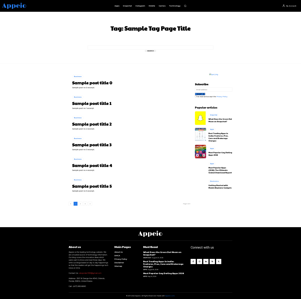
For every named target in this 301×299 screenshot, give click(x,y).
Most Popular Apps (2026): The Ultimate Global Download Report (220, 170)
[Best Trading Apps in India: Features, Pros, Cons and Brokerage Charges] (200, 134)
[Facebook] (193, 261)
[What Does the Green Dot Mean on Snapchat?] (200, 118)
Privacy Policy (221, 96)
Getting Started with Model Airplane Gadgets (220, 186)
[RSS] (212, 261)
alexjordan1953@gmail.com (90, 273)
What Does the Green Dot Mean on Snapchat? (220, 120)
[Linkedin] (205, 261)
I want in (200, 94)
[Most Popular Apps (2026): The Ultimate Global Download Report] (200, 168)
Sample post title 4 (92, 165)
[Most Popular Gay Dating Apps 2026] (200, 151)
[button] (185, 6)
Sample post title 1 (91, 103)
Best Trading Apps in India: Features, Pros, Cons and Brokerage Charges (218, 137)
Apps (212, 129)
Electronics (214, 181)
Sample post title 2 (92, 124)
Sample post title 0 (92, 82)
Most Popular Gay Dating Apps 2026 (163, 273)
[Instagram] (199, 261)
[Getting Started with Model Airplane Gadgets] (200, 184)
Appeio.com (170, 296)
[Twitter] (218, 261)
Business (78, 76)
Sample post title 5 (92, 186)
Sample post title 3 (92, 144)
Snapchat (213, 115)
